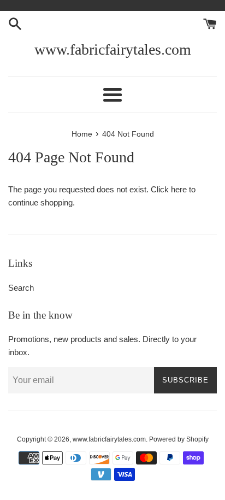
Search (21, 287)
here (179, 189)
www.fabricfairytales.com (112, 49)
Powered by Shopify (179, 439)
